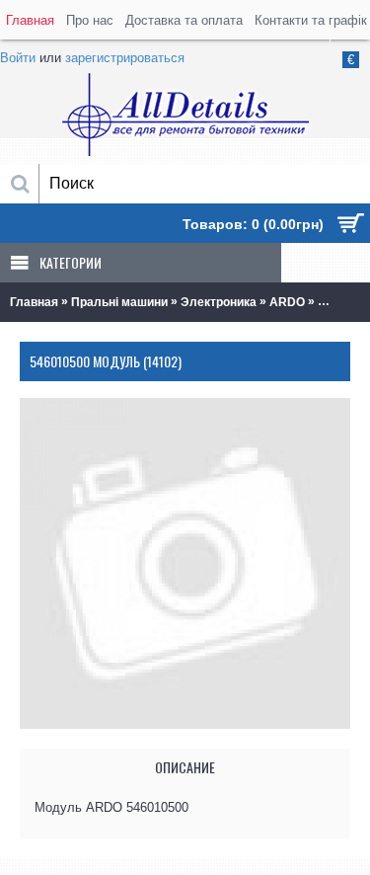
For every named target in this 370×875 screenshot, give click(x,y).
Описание (185, 766)
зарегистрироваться (125, 57)
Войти (18, 57)
